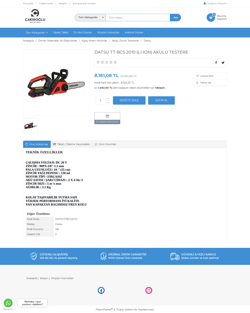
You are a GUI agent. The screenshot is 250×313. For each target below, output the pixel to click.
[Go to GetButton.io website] (8, 309)
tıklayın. (160, 87)
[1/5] (98, 62)
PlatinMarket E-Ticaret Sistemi (115, 309)
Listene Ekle (206, 76)
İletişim (44, 278)
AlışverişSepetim (222, 17)
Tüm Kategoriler (35, 32)
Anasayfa (31, 278)
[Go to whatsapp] (8, 303)
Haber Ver (205, 82)
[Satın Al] (161, 100)
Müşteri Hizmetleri (62, 278)
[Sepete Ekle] (129, 100)
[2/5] (100, 62)
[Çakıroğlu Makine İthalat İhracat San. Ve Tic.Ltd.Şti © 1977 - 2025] (36, 24)
